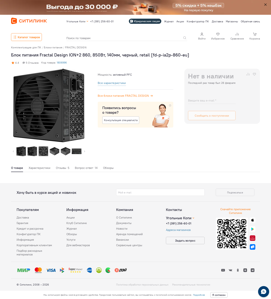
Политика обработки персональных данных (142, 284)
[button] (202, 36)
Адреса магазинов (178, 230)
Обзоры (108, 168)
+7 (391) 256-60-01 (178, 223)
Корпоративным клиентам (34, 245)
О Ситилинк (124, 217)
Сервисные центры (129, 245)
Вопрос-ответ (86, 168)
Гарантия (22, 223)
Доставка (23, 217)
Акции (70, 217)
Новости (121, 228)
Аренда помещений (129, 234)
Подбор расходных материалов (29, 252)
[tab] (17, 169)
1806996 (62, 62)
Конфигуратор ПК (29, 234)
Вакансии (122, 239)
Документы (123, 223)
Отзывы (62, 168)
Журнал (71, 228)
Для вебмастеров (78, 245)
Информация (25, 239)
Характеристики (39, 168)
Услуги (70, 239)
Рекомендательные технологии (191, 284)
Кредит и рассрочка (30, 228)
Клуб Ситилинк (76, 223)
